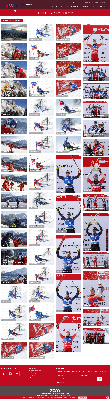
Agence (87, 2)
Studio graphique (73, 6)
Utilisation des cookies (35, 370)
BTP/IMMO (101, 6)
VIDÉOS (61, 6)
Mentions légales (33, 373)
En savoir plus (83, 397)
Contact (31, 377)
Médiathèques (89, 6)
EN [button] (74, 2)
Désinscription (60, 382)
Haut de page (32, 368)
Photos (54, 6)
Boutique (95, 2)
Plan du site (32, 375)
